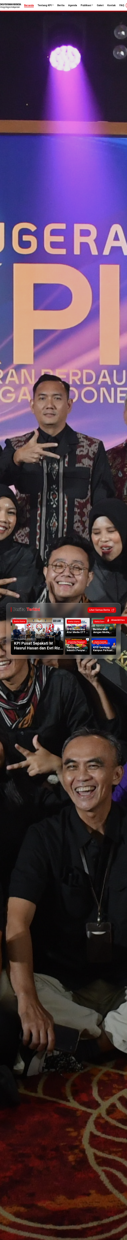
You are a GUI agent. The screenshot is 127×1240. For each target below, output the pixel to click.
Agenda (72, 5)
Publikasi (86, 5)
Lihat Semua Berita (99, 609)
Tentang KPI (44, 5)
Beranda (29, 5)
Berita (60, 5)
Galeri (100, 5)
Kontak (111, 5)
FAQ (121, 5)
